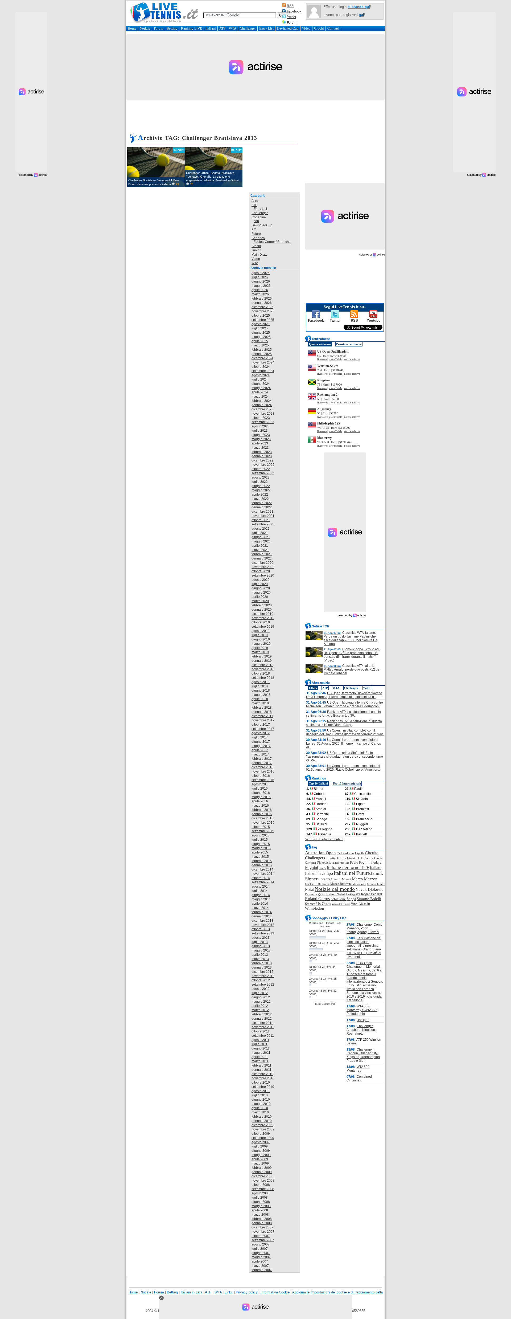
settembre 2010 (263, 1087)
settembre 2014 (263, 882)
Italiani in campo (319, 873)
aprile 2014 (260, 903)
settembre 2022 (263, 473)
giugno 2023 (261, 435)
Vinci (354, 904)
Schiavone (338, 899)
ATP (222, 28)
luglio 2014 (260, 891)
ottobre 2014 (261, 878)
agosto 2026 (261, 273)
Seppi (351, 898)
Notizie (145, 28)
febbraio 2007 (262, 1270)
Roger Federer (371, 894)
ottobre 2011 (261, 1031)
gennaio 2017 (262, 763)
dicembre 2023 (262, 409)
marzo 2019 (260, 652)
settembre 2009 (263, 1138)
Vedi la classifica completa (324, 839)
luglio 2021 (260, 533)
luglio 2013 (260, 942)
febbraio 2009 (262, 1168)
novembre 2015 (263, 822)
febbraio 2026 (262, 298)
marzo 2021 (260, 550)
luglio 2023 (260, 430)
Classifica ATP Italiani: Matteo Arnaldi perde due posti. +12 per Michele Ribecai (352, 669)
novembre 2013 (263, 925)
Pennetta (311, 894)
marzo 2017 (260, 754)
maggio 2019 (261, 644)
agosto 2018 (261, 682)
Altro (255, 201)
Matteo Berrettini (341, 884)
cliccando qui (359, 7)
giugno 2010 (261, 1099)
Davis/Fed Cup (288, 28)
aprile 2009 (260, 1159)
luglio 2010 (260, 1095)
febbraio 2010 (262, 1116)
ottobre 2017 (261, 724)
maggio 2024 (261, 388)
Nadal (309, 890)
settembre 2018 (263, 678)
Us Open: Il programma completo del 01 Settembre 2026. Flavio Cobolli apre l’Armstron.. (343, 767)
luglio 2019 (260, 635)
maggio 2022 (261, 490)
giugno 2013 (261, 946)
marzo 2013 (260, 959)
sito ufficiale (335, 359)
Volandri (364, 904)
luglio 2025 (260, 328)
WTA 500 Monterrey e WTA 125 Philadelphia (362, 1010)
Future (256, 234)
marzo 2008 (260, 1214)
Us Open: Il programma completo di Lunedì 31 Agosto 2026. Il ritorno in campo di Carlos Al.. (343, 743)
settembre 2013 (263, 933)
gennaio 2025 (262, 354)
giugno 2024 (261, 384)
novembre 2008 (263, 1180)
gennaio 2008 (262, 1223)
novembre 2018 (263, 669)
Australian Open (320, 852)
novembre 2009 (263, 1129)
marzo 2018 (260, 703)
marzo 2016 (260, 805)
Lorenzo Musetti (341, 879)
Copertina (259, 217)
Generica (258, 238)
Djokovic (322, 862)
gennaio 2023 (262, 456)
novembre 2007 (263, 1232)
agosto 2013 (261, 938)
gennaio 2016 (262, 814)
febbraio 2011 (261, 1065)
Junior (256, 250)
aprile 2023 (260, 443)
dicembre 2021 (262, 511)
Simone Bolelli (369, 899)
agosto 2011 (260, 1040)
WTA (232, 28)
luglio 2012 (260, 993)
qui (361, 15)
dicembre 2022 (262, 460)
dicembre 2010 (262, 1074)
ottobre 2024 (261, 367)
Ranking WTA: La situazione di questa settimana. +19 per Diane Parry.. (344, 723)
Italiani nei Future (352, 873)
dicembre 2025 (262, 307)
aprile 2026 (260, 290)
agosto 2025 (261, 324)
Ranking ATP (353, 894)
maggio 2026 (261, 286)
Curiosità (310, 862)
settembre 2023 (263, 422)
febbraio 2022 (262, 503)
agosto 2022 (261, 477)
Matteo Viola (359, 884)
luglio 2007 (260, 1249)
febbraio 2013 (262, 963)
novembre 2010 (263, 1078)
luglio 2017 (260, 737)
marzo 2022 (260, 499)
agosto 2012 (261, 989)
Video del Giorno (341, 904)
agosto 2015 (261, 835)
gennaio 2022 (262, 507)
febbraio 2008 (262, 1219)
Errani (334, 862)
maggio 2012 (261, 1001)
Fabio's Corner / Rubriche (272, 242)
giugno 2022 (261, 486)
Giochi (319, 28)
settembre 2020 (263, 575)
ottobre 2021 (261, 520)
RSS (290, 6)
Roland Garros (317, 898)
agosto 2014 (261, 886)
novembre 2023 (263, 413)
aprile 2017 (260, 750)
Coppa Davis (373, 858)
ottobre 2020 (261, 571)
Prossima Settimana (349, 344)
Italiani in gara (191, 1292)
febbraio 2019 (262, 656)
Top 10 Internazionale (347, 783)
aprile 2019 (260, 648)
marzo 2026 (260, 294)
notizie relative (352, 359)
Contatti (333, 28)
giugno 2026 (261, 281)
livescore (322, 359)
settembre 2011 (263, 1036)
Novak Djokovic (369, 889)
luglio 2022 (260, 482)
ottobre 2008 (261, 1185)
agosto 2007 (261, 1244)
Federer (377, 862)
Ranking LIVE (191, 28)
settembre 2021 (263, 524)
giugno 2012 (261, 997)
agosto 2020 (261, 580)
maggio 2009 (261, 1155)
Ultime (313, 687)
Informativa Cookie (275, 1292)
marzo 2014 (260, 908)
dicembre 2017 (262, 716)
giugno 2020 (261, 588)
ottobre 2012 (261, 980)
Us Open (323, 903)
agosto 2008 (261, 1193)
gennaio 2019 (262, 661)
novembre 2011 (263, 1027)
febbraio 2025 (262, 350)
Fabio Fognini (360, 862)
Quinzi (321, 894)
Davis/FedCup (262, 225)
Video (306, 28)
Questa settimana (320, 344)
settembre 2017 (263, 729)
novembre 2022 (263, 465)
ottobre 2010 (261, 1082)
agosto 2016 (261, 784)
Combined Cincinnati (359, 1078)
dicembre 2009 (262, 1125)
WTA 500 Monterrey (358, 1068)
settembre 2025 (263, 320)
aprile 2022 (260, 494)
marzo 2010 (260, 1112)
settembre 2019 (263, 626)
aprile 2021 (260, 546)
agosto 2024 (261, 375)
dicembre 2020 (262, 563)
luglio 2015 (260, 840)
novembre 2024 (263, 362)
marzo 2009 (260, 1163)
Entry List (266, 28)
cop (256, 221)
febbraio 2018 (262, 707)
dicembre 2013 (262, 920)
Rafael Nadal (335, 894)
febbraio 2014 (262, 912)
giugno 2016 (261, 793)
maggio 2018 (261, 695)
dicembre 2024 (262, 358)
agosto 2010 (261, 1091)
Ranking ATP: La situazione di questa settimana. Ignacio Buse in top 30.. (343, 713)
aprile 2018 (260, 699)
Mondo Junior (376, 883)
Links (229, 1292)
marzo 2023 (260, 448)
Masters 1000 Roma (317, 883)
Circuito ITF (355, 858)
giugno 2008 (261, 1202)
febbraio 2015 (262, 861)
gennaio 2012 (262, 1018)
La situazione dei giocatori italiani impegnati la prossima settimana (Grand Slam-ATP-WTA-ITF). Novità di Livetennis (364, 947)
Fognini (311, 867)
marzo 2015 (260, 857)
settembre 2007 (263, 1240)
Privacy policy (247, 1292)
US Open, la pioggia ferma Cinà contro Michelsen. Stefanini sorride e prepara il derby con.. (344, 704)
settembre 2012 (263, 984)
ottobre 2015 (261, 827)
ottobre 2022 (261, 469)
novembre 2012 (263, 976)
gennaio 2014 (262, 916)
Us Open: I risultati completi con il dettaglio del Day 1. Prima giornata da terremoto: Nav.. (345, 732)
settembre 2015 (263, 831)
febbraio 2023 (262, 452)
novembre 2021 (263, 516)
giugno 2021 (261, 537)
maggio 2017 (261, 746)
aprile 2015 (260, 852)
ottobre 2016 (261, 776)
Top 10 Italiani (318, 783)
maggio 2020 (261, 592)
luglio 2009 (260, 1146)
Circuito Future (335, 858)
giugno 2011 (261, 1048)
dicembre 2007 (262, 1227)
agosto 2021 (261, 528)
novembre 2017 (263, 720)
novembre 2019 (263, 618)
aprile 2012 (260, 1006)
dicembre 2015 (262, 818)
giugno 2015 (261, 844)
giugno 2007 (261, 1253)
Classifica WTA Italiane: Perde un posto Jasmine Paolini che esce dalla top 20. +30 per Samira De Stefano (350, 638)
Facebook (294, 11)
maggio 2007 (261, 1257)
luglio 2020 (260, 584)
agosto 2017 (261, 733)
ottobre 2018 (261, 673)
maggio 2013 (261, 950)
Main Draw (259, 254)
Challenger (248, 28)
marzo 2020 (260, 601)
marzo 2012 (260, 1010)
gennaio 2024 (262, 405)
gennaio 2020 (262, 609)
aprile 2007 (260, 1261)
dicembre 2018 (262, 665)
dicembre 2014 (262, 869)
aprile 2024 (260, 392)
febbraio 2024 (262, 401)
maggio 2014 (261, 899)
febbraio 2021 (262, 554)
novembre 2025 (263, 311)
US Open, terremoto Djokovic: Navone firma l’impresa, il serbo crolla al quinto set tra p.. (344, 695)
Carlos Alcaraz (345, 853)
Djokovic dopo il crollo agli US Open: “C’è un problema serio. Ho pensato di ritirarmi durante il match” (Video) (352, 654)
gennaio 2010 (262, 1121)
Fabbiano (344, 862)
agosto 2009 (261, 1142)
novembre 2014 (263, 874)
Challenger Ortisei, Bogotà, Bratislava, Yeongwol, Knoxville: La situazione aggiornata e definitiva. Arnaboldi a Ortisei (212, 176)
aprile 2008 (260, 1210)
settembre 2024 (263, 371)
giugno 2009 (261, 1151)
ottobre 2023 (261, 418)
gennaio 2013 (262, 967)
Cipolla (359, 853)
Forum (291, 22)
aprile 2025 (260, 341)
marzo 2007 (260, 1266)
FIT (254, 229)
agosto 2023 (261, 426)
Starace (310, 904)
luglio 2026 (260, 277)
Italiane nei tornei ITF (348, 867)
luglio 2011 (259, 1044)
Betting (172, 28)
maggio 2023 (261, 439)
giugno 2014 (261, 895)
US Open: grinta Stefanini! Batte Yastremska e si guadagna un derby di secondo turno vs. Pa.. (344, 756)
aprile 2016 (260, 801)
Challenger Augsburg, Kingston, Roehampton (361, 1029)
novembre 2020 (263, 567)
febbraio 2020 (262, 605)
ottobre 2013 (261, 929)
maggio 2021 (261, 541)
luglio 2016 (260, 788)
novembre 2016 (263, 771)
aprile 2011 (260, 1057)
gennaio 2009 (262, 1172)
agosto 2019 (261, 631)
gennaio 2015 (262, 865)
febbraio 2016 (262, 810)
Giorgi (322, 868)
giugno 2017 (261, 742)
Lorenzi (324, 879)
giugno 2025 (261, 332)
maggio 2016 (261, 797)
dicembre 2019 (262, 614)
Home (132, 28)
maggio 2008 (261, 1206)
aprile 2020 (260, 597)
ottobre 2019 (261, 622)
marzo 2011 (260, 1061)
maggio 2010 (261, 1104)
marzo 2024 (260, 396)
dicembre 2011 (262, 1023)
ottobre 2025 (261, 315)
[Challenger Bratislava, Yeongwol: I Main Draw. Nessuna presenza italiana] (156, 167)
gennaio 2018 (262, 712)
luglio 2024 (260, 379)
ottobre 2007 (261, 1236)
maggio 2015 (261, 848)
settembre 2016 (263, 780)
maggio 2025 (261, 337)
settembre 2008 (263, 1189)
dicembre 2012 (262, 972)
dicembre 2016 (262, 767)
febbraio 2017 (262, 759)
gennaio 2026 (262, 303)
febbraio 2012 (262, 1014)
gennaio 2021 (262, 558)
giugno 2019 (261, 639)
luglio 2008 (260, 1197)
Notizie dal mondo (335, 889)
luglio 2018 (260, 686)
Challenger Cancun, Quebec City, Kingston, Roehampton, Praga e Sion (364, 1055)
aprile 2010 (260, 1108)
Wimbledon (314, 908)
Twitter (291, 17)
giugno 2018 (261, 690)
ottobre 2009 (261, 1134)
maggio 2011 (261, 1053)
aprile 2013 (260, 955)
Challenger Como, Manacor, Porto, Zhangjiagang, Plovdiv (365, 928)
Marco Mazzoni (365, 879)
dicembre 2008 (262, 1176)
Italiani (210, 28)
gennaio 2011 (261, 1070)
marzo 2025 (260, 345)
